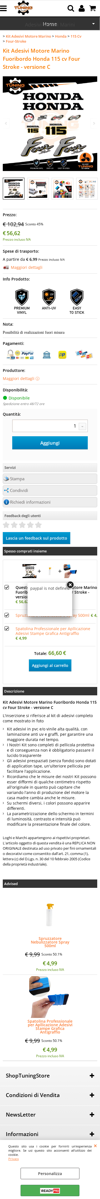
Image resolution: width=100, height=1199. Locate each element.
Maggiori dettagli (26, 267)
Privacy (13, 1159)
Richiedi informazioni (30, 502)
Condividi (19, 490)
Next (93, 123)
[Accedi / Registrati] (82, 8)
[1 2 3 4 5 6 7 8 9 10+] (50, 426)
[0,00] (93, 8)
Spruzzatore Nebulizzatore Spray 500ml (50, 942)
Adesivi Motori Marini (50, 24)
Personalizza (50, 1173)
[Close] (70, 585)
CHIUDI (95, 1145)
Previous (6, 123)
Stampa (17, 479)
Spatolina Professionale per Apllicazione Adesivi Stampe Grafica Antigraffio (50, 1026)
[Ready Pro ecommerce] (50, 1191)
